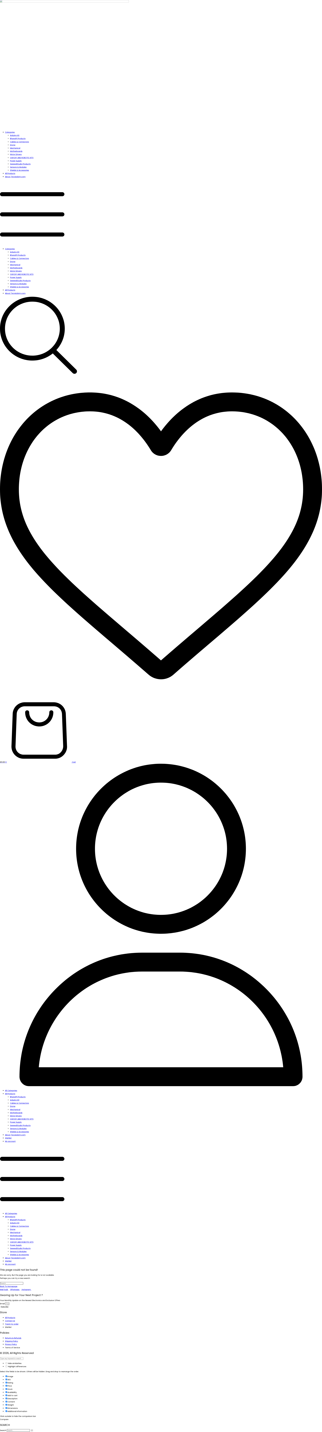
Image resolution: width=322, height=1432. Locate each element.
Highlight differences (17, 1366)
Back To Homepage (8, 1286)
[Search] (31, 1430)
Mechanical (15, 148)
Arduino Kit (14, 135)
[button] (161, 213)
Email (2, 1303)
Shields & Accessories (19, 170)
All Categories (11, 1090)
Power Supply (16, 161)
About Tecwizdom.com (15, 176)
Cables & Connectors (19, 142)
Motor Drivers (16, 154)
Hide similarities (15, 1363)
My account (10, 1141)
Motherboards (16, 151)
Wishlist (8, 1138)
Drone (12, 145)
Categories (10, 132)
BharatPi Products (18, 138)
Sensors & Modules (18, 167)
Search (3, 1430)
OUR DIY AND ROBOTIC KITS (21, 157)
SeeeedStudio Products (20, 164)
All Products (10, 173)
